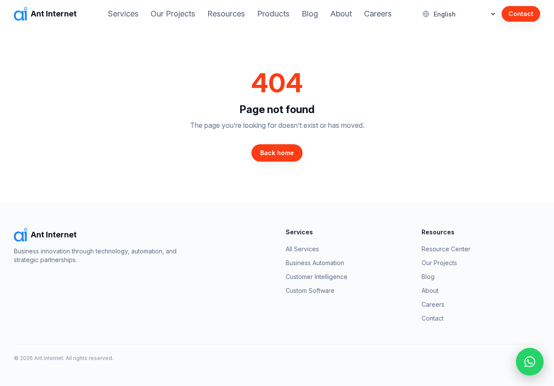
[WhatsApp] (530, 362)
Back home (277, 152)
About (341, 13)
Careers (378, 13)
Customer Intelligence (317, 276)
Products (273, 13)
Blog (310, 13)
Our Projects (173, 13)
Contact (521, 13)
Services (123, 13)
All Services (302, 249)
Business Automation (315, 262)
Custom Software (310, 290)
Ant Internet (54, 13)
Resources (226, 13)
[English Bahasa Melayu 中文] (459, 14)
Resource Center (446, 249)
